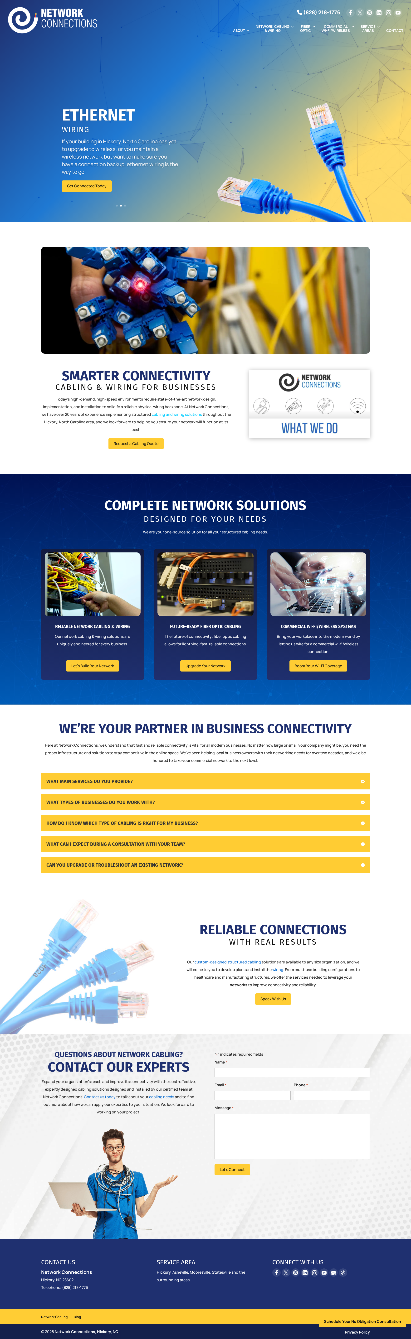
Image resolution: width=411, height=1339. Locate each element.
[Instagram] (388, 13)
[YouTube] (398, 13)
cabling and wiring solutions (177, 414)
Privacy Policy (357, 1332)
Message (224, 1107)
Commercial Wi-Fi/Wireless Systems (318, 626)
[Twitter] (360, 12)
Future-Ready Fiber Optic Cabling (205, 626)
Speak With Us (273, 998)
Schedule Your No (362, 1321)
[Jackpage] (343, 1272)
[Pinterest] (369, 13)
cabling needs (161, 1096)
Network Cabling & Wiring (272, 29)
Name (221, 1062)
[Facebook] (350, 13)
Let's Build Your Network (92, 665)
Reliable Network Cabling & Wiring (92, 626)
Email (220, 1085)
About (239, 31)
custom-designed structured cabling (228, 962)
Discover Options (82, 170)
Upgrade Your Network (205, 665)
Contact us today (100, 1096)
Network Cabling (54, 1317)
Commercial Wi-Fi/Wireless (336, 29)
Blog (77, 1317)
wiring (277, 969)
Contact (394, 31)
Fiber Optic (305, 29)
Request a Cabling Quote (136, 443)
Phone (301, 1085)
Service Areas (368, 29)
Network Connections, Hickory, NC (86, 1331)
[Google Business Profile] (333, 1272)
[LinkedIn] (379, 13)
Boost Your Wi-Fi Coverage (318, 665)
